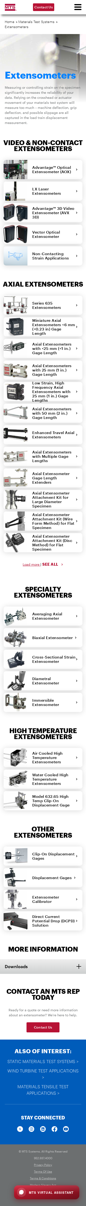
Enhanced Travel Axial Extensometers (53, 434)
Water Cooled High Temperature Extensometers (50, 779)
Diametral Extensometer (46, 680)
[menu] (77, 7)
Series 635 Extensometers (47, 305)
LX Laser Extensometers (47, 191)
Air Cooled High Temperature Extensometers (47, 757)
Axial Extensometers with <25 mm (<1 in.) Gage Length (52, 348)
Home (9, 22)
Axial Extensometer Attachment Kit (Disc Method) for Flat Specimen (52, 542)
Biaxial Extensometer (53, 637)
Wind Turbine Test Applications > (43, 1074)
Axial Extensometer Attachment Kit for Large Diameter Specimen (51, 499)
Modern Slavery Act (43, 1185)
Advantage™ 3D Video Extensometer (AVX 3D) (53, 212)
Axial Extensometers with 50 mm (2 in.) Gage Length (52, 413)
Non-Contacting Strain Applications (51, 255)
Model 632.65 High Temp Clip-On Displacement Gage (52, 800)
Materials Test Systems (36, 22)
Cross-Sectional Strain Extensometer (53, 659)
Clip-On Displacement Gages (53, 856)
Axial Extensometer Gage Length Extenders (51, 477)
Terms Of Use (43, 1171)
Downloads (16, 966)
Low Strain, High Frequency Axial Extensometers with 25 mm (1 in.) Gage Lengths (51, 391)
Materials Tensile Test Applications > (43, 1090)
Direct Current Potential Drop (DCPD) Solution (53, 920)
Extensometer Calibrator (45, 899)
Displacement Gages (53, 877)
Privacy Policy (43, 1164)
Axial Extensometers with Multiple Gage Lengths (52, 456)
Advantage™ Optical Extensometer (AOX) (52, 169)
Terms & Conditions (43, 1178)
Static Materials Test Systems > (43, 1061)
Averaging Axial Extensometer (47, 616)
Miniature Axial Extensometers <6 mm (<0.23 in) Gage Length (53, 326)
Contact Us (43, 7)
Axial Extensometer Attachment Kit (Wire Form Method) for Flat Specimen (53, 521)
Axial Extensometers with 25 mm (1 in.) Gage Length (52, 370)
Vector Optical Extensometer (46, 234)
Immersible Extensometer (46, 702)
